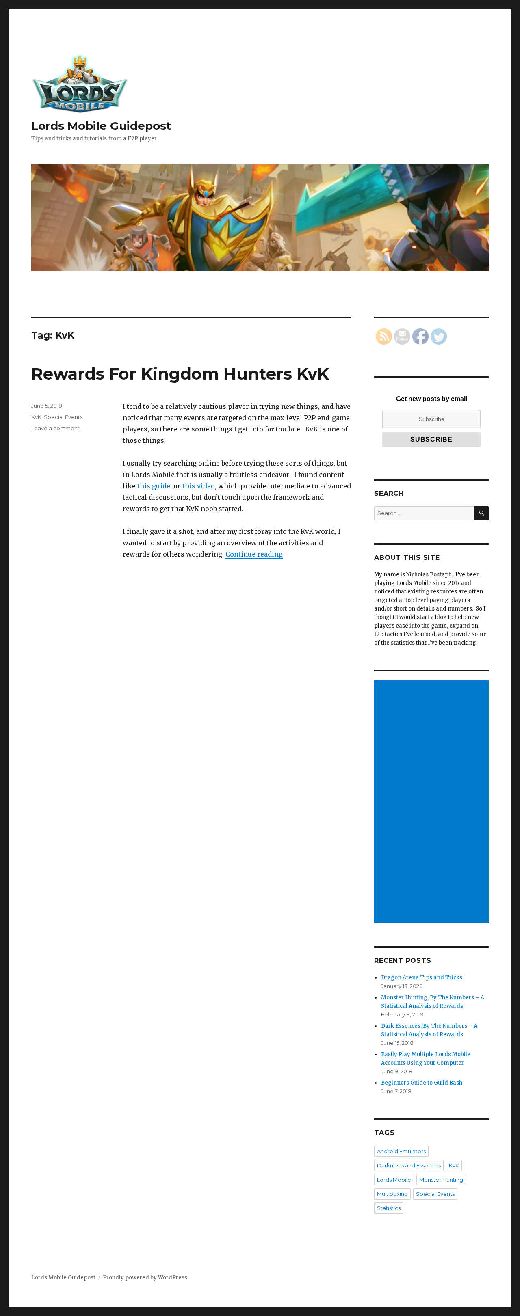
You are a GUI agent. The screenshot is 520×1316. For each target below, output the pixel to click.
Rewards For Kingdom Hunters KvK (180, 374)
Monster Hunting (441, 1179)
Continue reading (254, 554)
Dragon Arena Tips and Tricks (421, 977)
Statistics (389, 1208)
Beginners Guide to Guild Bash (421, 1082)
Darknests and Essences (409, 1165)
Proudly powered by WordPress (145, 1277)
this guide (153, 486)
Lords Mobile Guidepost (101, 126)
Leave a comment (55, 428)
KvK (36, 417)
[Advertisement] (433, 802)
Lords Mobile (394, 1179)
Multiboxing (392, 1194)
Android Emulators (401, 1151)
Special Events (63, 417)
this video (198, 486)
